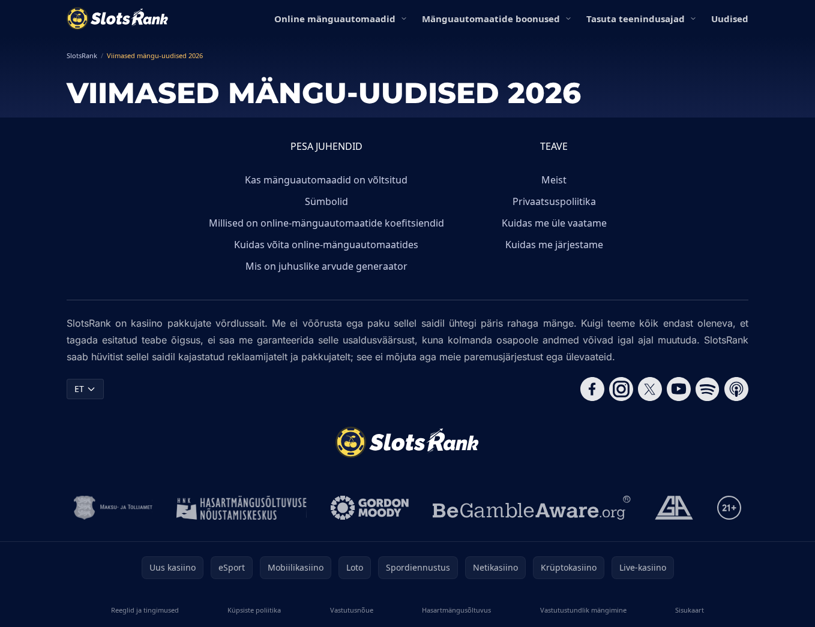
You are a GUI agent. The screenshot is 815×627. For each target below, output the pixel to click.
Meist (554, 179)
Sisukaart (689, 609)
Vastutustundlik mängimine (583, 609)
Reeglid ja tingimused (145, 609)
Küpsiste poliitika (254, 609)
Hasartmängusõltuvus (456, 609)
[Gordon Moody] (370, 508)
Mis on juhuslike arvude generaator (326, 266)
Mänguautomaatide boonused (491, 19)
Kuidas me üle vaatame (554, 223)
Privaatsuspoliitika (554, 201)
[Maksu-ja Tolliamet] (113, 508)
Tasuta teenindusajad (635, 19)
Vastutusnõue (351, 609)
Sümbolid (326, 201)
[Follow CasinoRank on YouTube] (679, 389)
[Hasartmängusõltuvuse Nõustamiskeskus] (241, 508)
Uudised (729, 19)
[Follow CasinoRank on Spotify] (708, 389)
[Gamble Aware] (532, 508)
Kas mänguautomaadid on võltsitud (326, 179)
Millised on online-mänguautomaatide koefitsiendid (326, 223)
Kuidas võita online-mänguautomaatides (326, 244)
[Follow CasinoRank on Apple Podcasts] (736, 389)
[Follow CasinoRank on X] (650, 389)
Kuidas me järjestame (554, 244)
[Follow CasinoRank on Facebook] (592, 389)
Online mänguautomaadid (334, 19)
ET (79, 388)
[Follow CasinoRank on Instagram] (621, 389)
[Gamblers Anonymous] (674, 508)
